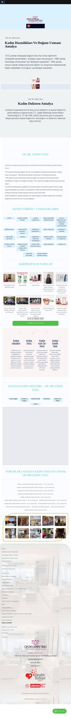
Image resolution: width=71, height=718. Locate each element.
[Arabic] (30, 19)
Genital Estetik (35, 399)
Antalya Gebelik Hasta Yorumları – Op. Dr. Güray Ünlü (52, 503)
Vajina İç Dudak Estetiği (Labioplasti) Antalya (22, 247)
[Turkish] (28, 19)
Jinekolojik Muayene (9, 238)
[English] (33, 19)
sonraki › (36, 318)
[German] (35, 19)
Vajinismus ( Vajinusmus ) (35, 230)
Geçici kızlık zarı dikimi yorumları (40, 506)
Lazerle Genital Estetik (22, 219)
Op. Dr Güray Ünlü (42, 699)
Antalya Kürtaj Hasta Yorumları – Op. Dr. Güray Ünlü (53, 500)
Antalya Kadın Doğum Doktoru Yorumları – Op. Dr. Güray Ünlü (20, 503)
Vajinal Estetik (22, 285)
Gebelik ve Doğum (24, 400)
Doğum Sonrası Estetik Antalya (42, 255)
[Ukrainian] (33, 21)
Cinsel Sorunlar (48, 229)
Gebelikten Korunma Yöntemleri (35, 239)
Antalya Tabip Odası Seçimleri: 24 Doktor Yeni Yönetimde (9, 310)
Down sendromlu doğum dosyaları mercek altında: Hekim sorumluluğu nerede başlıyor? (35, 312)
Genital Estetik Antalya (9, 245)
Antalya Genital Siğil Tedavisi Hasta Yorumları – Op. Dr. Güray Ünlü (35, 494)
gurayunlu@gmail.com (35, 659)
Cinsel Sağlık (13, 399)
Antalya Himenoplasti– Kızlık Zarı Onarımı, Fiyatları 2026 (61, 222)
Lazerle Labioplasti (35, 219)
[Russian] (38, 19)
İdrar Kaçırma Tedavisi (48, 238)
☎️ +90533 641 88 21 (35, 26)
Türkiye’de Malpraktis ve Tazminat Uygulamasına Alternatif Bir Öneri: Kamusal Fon (61, 289)
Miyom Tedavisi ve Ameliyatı (61, 238)
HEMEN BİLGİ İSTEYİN (35, 323)
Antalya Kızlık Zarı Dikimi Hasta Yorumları (35, 510)
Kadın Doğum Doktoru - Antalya (22, 231)
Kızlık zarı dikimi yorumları (58, 506)
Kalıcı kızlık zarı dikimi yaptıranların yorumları (18, 506)
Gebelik (22, 237)
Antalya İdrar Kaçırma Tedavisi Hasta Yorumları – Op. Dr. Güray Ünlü (35, 490)
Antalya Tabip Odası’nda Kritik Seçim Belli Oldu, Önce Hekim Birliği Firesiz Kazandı (22, 312)
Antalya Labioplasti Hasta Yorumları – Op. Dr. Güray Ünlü (35, 497)
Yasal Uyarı (5, 637)
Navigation (2, 2)
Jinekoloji (46, 399)
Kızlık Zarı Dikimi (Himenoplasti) (48, 219)
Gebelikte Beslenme (29, 255)
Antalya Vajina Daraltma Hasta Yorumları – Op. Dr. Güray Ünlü (21, 500)
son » (41, 318)
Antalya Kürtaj (35, 285)
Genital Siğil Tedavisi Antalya (35, 245)
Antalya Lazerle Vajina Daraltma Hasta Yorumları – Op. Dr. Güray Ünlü (35, 487)
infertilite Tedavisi (61, 230)
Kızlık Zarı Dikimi (57, 400)
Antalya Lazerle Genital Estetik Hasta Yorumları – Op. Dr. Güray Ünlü (35, 484)
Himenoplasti (9, 229)
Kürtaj (9, 218)
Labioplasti (61, 244)
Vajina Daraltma (49, 244)
